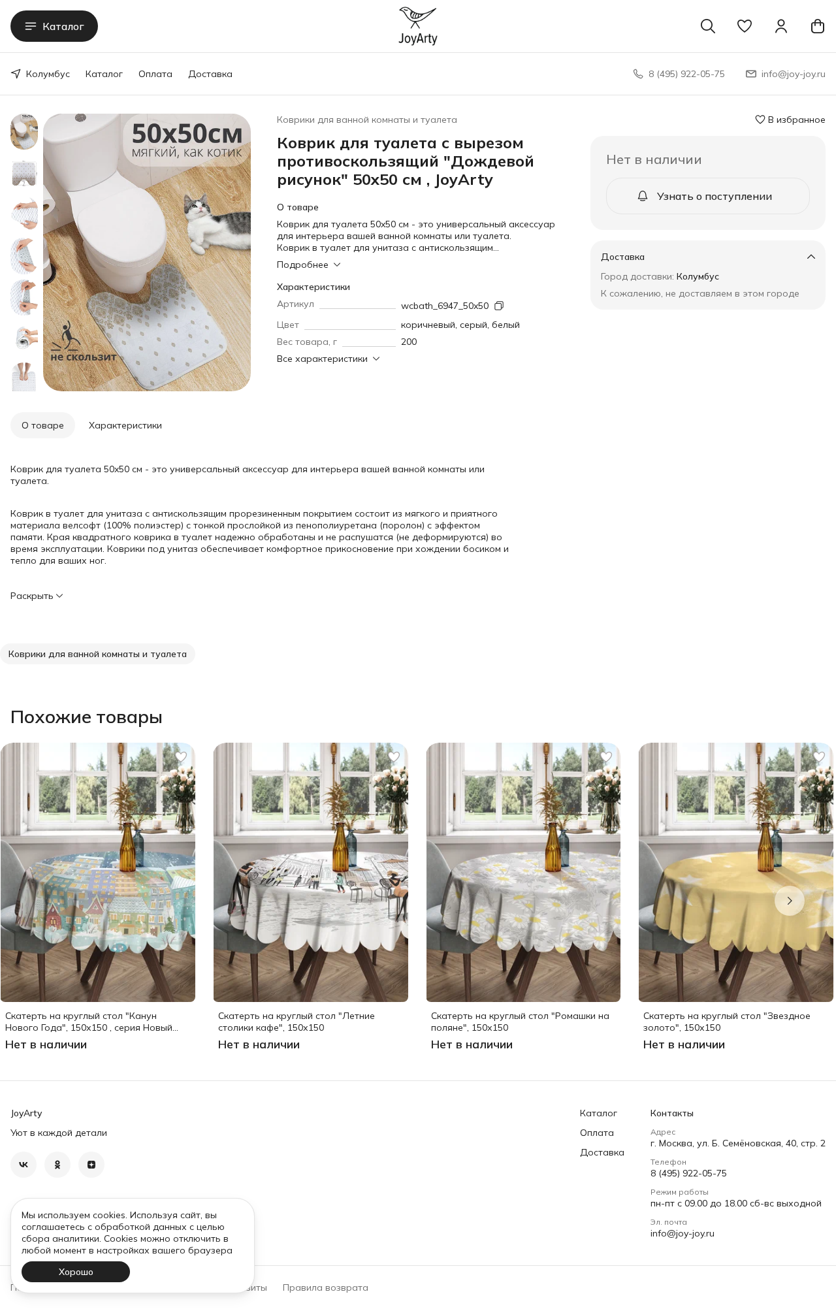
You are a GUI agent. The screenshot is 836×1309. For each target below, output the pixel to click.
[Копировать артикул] (499, 306)
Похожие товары (86, 716)
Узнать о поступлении (714, 195)
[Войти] (781, 26)
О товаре (43, 425)
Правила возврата (325, 1287)
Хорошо (76, 1272)
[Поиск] (708, 26)
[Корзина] (818, 26)
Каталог (63, 26)
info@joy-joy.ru (683, 1233)
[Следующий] (790, 901)
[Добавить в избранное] (181, 757)
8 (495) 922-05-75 (689, 1173)
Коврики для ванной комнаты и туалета (367, 119)
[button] (744, 26)
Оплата (155, 74)
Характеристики (125, 425)
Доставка (210, 74)
